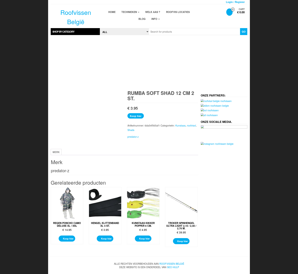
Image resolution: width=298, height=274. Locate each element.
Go (244, 31)
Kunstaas (180, 125)
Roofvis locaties (178, 12)
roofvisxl (191, 125)
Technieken (129, 12)
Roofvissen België (171, 263)
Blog (142, 19)
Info (154, 19)
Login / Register (235, 2)
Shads (130, 130)
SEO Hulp (173, 267)
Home (112, 12)
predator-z (133, 136)
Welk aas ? (152, 12)
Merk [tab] (56, 152)
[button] (75, 31)
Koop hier (135, 116)
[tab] (75, 31)
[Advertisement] (149, 63)
